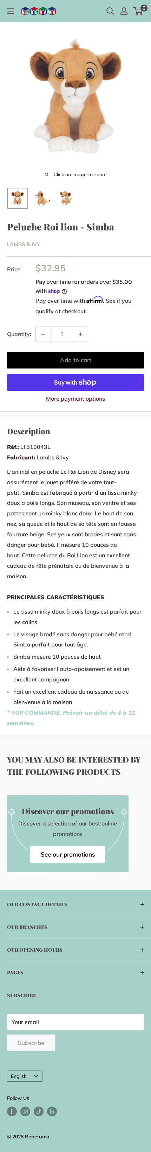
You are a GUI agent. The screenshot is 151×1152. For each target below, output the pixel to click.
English (19, 1076)
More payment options (75, 398)
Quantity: (19, 333)
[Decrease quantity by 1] (43, 334)
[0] (138, 11)
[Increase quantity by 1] (80, 334)
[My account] (123, 11)
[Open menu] (10, 11)
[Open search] (110, 11)
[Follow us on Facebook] (12, 1112)
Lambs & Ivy (23, 244)
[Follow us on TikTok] (39, 1112)
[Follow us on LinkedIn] (52, 1112)
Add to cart (75, 360)
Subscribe (31, 1042)
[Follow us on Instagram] (25, 1112)
